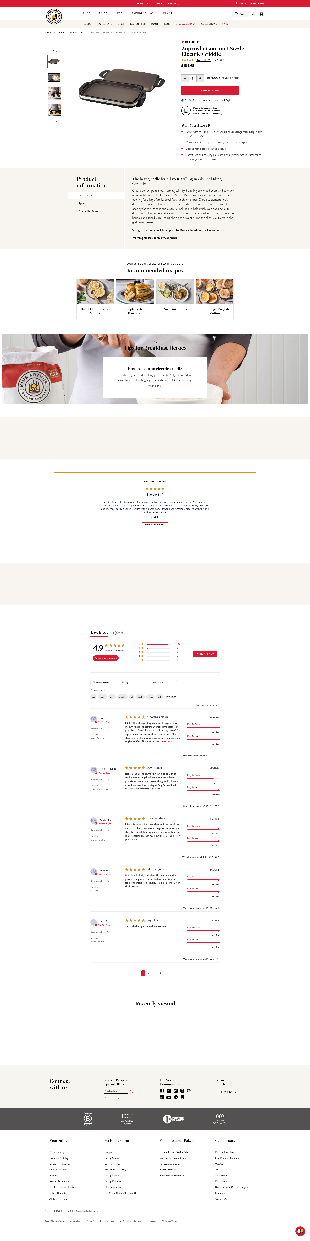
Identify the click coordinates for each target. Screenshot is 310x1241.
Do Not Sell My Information (131, 1220)
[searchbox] (104, 682)
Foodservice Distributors (172, 1164)
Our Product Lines (224, 1152)
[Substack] (182, 1097)
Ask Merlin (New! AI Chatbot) (120, 1193)
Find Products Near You (227, 1158)
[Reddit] (176, 1097)
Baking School (143, 13)
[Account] (253, 13)
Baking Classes (112, 1175)
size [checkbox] (93, 696)
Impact (167, 13)
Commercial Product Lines (173, 1158)
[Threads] (182, 1091)
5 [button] (166, 973)
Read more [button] (167, 742)
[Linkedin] (162, 1097)
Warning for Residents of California (154, 237)
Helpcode (152, 1220)
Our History (221, 1175)
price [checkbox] (112, 696)
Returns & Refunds (59, 1181)
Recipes (103, 13)
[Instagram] (176, 1091)
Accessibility (75, 1220)
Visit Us (242, 3)
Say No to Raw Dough (116, 1170)
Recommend (96, 728)
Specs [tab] (82, 203)
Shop (87, 13)
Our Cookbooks (113, 1187)
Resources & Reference (172, 1175)
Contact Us (221, 1199)
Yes (108, 728)
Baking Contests (113, 1181)
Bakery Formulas (168, 1170)
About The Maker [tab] (89, 211)
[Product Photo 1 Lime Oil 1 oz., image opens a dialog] (121, 86)
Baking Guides (112, 1158)
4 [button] (160, 973)
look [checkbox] (159, 696)
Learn (120, 13)
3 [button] (154, 973)
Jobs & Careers (222, 1170)
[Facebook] (162, 1091)
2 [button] (148, 973)
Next (54, 122)
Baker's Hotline (112, 1164)
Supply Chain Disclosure (54, 1220)
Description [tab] (86, 195)
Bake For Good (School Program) (232, 1187)
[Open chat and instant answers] (300, 1231)
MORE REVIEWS (155, 524)
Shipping (53, 1175)
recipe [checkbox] (150, 696)
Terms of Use (109, 1220)
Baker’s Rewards (257, 3)
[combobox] (134, 682)
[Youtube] (168, 1097)
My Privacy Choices (169, 1220)
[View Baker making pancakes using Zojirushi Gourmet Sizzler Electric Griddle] (54, 93)
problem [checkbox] (122, 696)
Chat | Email (228, 1092)
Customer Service (58, 1170)
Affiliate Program (58, 1199)
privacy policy (119, 1097)
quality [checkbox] (102, 696)
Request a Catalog (58, 1158)
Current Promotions (59, 1164)
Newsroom (220, 1193)
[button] (159, 644)
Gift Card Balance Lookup (62, 1187)
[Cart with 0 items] (261, 13)
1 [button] (143, 973)
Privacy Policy (91, 1220)
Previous (54, 51)
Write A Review (205, 653)
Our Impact (221, 1181)
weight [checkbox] (140, 696)
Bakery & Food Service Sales (174, 1152)
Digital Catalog (56, 1152)
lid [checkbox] (132, 696)
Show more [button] (170, 697)
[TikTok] (169, 1091)
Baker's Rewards (57, 1193)
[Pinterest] (189, 1091)
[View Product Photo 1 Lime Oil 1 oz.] (54, 61)
